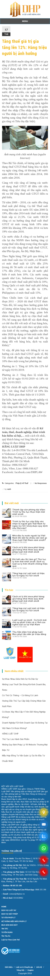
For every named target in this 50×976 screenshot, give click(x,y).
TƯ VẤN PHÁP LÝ (8, 918)
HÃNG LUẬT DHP (10, 733)
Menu (25, 21)
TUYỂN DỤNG (6, 932)
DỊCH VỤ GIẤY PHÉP (9, 914)
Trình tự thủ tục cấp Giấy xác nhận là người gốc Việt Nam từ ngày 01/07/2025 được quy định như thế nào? (30, 524)
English (30, 970)
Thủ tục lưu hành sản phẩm (15, 739)
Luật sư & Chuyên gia (24, 967)
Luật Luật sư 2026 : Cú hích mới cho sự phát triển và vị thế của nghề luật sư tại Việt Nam (29, 622)
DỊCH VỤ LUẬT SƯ (8, 910)
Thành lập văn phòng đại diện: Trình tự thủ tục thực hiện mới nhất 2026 (29, 512)
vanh (9, 489)
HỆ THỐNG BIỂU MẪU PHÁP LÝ (14, 921)
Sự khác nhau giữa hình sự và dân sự (20, 679)
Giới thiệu (8, 967)
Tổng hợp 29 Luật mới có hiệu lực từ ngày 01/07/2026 (28, 574)
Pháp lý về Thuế (22, 483)
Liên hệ (39, 967)
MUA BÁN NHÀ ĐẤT (9, 925)
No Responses (41, 483)
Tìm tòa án (5, 936)
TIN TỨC (4, 929)
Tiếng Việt (20, 970)
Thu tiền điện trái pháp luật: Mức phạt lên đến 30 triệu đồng (29, 633)
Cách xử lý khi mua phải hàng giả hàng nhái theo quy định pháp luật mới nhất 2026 (28, 549)
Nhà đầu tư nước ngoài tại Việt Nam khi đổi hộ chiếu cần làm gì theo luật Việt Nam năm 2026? (29, 538)
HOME (3, 907)
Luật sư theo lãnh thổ (10, 940)
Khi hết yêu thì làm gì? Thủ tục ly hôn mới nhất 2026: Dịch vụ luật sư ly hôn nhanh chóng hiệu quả (30, 562)
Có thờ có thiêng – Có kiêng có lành (20, 695)
